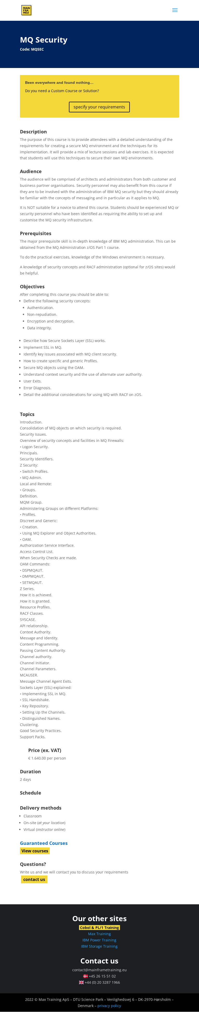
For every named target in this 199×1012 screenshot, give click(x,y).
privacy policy (109, 1005)
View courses (34, 851)
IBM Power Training (99, 940)
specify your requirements (99, 107)
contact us (34, 879)
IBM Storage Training (99, 946)
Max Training (99, 933)
